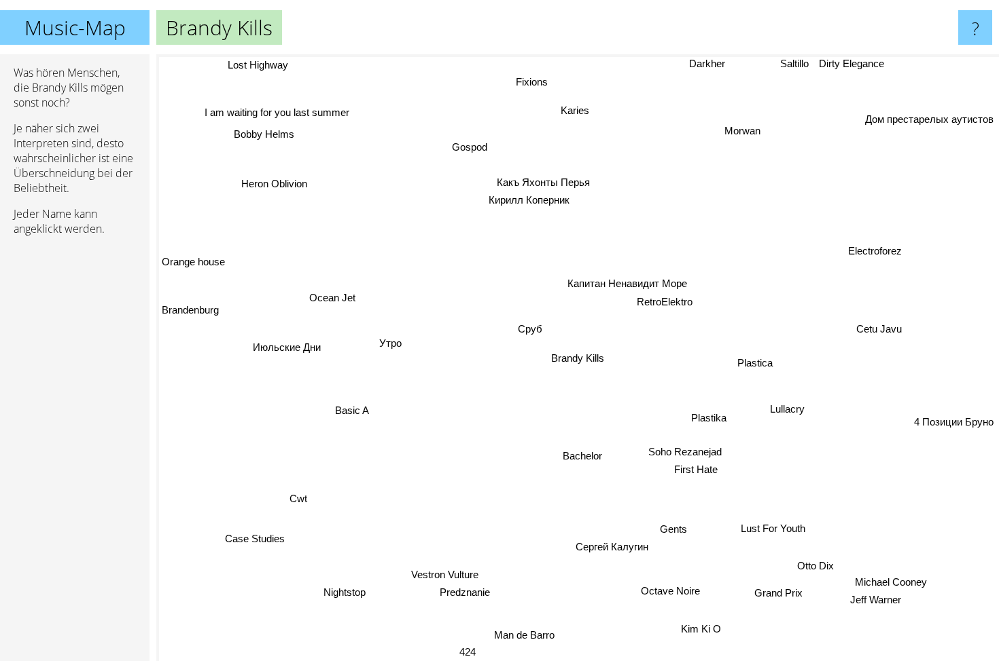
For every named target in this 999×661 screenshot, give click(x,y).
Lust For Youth (773, 529)
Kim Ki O (702, 630)
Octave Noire (671, 592)
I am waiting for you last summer (277, 112)
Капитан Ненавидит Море (626, 283)
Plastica (754, 363)
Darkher (706, 63)
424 (464, 652)
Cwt (295, 494)
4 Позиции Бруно (954, 417)
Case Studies (245, 534)
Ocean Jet (334, 295)
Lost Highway (259, 65)
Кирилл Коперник (532, 199)
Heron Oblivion (276, 182)
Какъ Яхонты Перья (544, 181)
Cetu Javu (886, 337)
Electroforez (869, 245)
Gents (673, 530)
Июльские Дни (286, 347)
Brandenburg (190, 306)
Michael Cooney (892, 581)
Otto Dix (825, 560)
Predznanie (459, 591)
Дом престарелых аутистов (929, 118)
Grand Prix (780, 592)
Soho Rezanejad (685, 452)
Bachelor (583, 455)
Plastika (707, 420)
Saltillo (794, 63)
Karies (573, 110)
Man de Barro (519, 635)
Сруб (530, 329)
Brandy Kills (577, 358)
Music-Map (75, 27)
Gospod (469, 147)
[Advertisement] (75, 454)
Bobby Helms (261, 134)
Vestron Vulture (444, 573)
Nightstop (348, 595)
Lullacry (787, 407)
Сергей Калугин (610, 547)
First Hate (696, 470)
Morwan (744, 130)
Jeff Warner (877, 599)
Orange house (194, 260)
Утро (390, 341)
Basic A (354, 417)
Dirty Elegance (851, 63)
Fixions (530, 82)
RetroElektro (662, 301)
